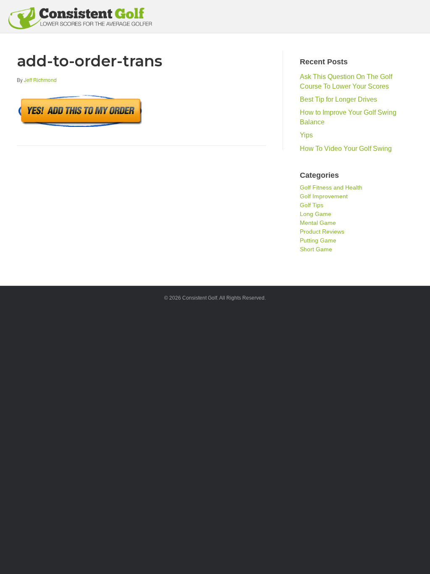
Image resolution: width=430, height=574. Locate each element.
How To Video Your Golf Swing (346, 148)
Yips (306, 135)
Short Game (316, 249)
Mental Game (318, 222)
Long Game (315, 214)
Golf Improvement (324, 196)
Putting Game (318, 240)
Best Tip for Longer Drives (338, 99)
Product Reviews (322, 231)
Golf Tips (311, 205)
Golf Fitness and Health (331, 187)
